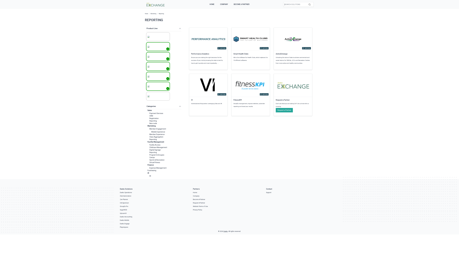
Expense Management (158, 168)
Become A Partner (241, 4)
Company (224, 4)
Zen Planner (124, 199)
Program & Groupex (156, 155)
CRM (151, 116)
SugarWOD (123, 210)
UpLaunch (123, 213)
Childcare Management (158, 147)
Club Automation (125, 196)
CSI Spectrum (124, 203)
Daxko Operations (126, 192)
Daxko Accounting (126, 217)
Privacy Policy (197, 210)
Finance (151, 165)
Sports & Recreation (156, 160)
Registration (154, 118)
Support (268, 192)
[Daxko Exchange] (155, 4)
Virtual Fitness (154, 162)
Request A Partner (199, 203)
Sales (150, 110)
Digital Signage (155, 150)
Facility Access (154, 145)
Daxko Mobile (124, 220)
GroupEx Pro (124, 206)
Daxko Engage (124, 224)
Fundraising (152, 170)
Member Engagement (157, 129)
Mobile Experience (158, 132)
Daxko (226, 231)
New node (153, 123)
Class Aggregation (156, 137)
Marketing (152, 126)
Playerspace (124, 227)
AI (148, 173)
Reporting (153, 121)
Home (212, 4)
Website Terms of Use (200, 206)
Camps (152, 157)
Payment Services (156, 113)
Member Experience (157, 134)
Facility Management (156, 142)
